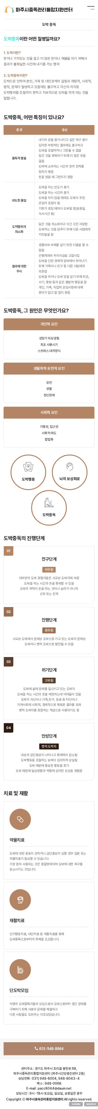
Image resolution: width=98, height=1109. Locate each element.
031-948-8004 (51, 1048)
